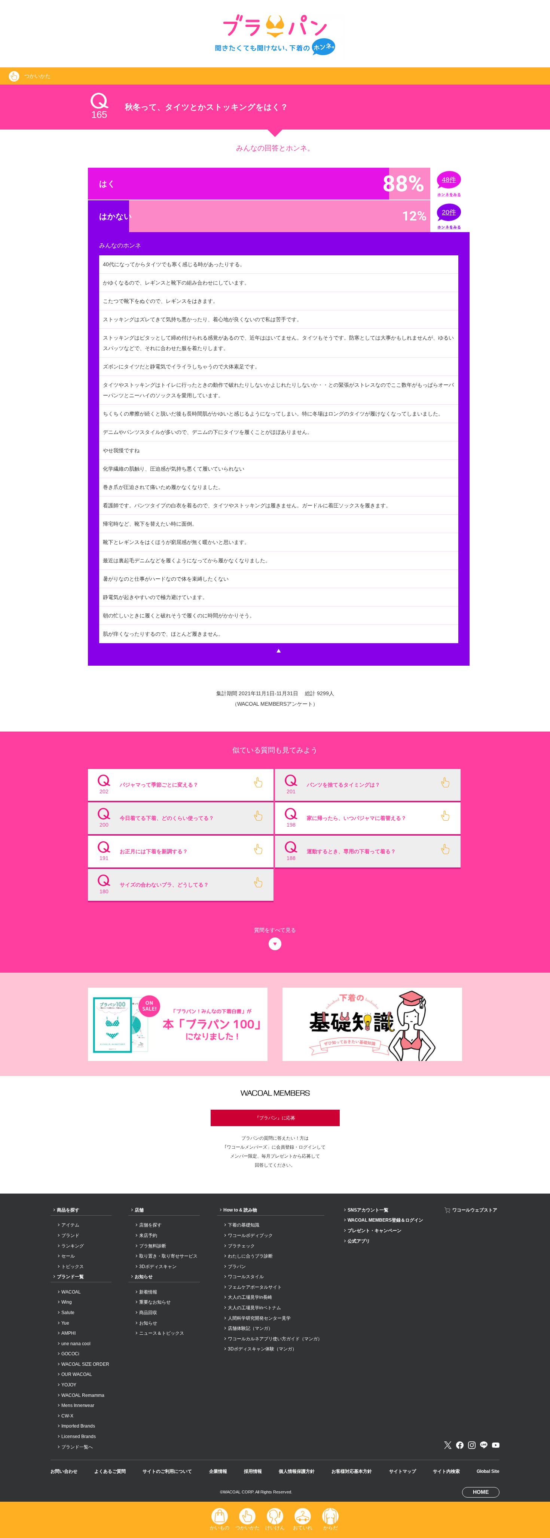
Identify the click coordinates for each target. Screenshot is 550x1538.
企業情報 (218, 1471)
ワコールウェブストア (474, 1210)
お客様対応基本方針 (351, 1471)
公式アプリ (359, 1241)
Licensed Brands (78, 1436)
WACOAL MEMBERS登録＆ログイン (385, 1220)
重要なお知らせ (155, 1302)
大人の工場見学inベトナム (254, 1307)
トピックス (72, 1266)
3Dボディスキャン (158, 1266)
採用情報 (253, 1471)
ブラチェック (241, 1246)
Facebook (460, 1445)
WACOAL (71, 1292)
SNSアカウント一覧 (368, 1210)
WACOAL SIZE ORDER (85, 1364)
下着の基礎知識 (243, 1225)
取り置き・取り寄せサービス (168, 1256)
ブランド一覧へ (77, 1447)
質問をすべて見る (275, 930)
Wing (66, 1302)
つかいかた (247, 1528)
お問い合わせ (64, 1471)
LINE (484, 1445)
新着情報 (148, 1292)
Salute (67, 1312)
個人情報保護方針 (297, 1471)
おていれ (302, 1528)
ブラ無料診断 (152, 1246)
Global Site (488, 1471)
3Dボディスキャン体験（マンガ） (262, 1349)
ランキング (72, 1246)
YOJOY (68, 1384)
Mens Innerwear (77, 1405)
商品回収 (148, 1312)
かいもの (219, 1528)
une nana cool (76, 1343)
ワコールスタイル (246, 1276)
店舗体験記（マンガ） (250, 1328)
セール (68, 1256)
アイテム (70, 1225)
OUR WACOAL (76, 1374)
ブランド (70, 1235)
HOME (481, 1492)
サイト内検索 (446, 1471)
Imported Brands (78, 1426)
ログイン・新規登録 (275, 1089)
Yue (65, 1323)
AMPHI (68, 1333)
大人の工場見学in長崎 (250, 1297)
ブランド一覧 (70, 1276)
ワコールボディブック (250, 1235)
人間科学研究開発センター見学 (259, 1318)
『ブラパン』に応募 (275, 1118)
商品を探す (68, 1210)
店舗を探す (150, 1225)
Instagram (472, 1445)
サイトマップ (402, 1471)
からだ (330, 1528)
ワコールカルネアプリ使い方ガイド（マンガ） (275, 1338)
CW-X (67, 1416)
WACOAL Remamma (82, 1395)
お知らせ (144, 1276)
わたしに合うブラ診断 (250, 1256)
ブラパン (237, 1266)
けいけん (275, 1528)
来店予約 (148, 1235)
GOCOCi (70, 1353)
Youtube (495, 1445)
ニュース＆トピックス (161, 1333)
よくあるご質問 (110, 1471)
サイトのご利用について (167, 1471)
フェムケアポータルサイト (255, 1287)
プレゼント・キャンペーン (374, 1230)
